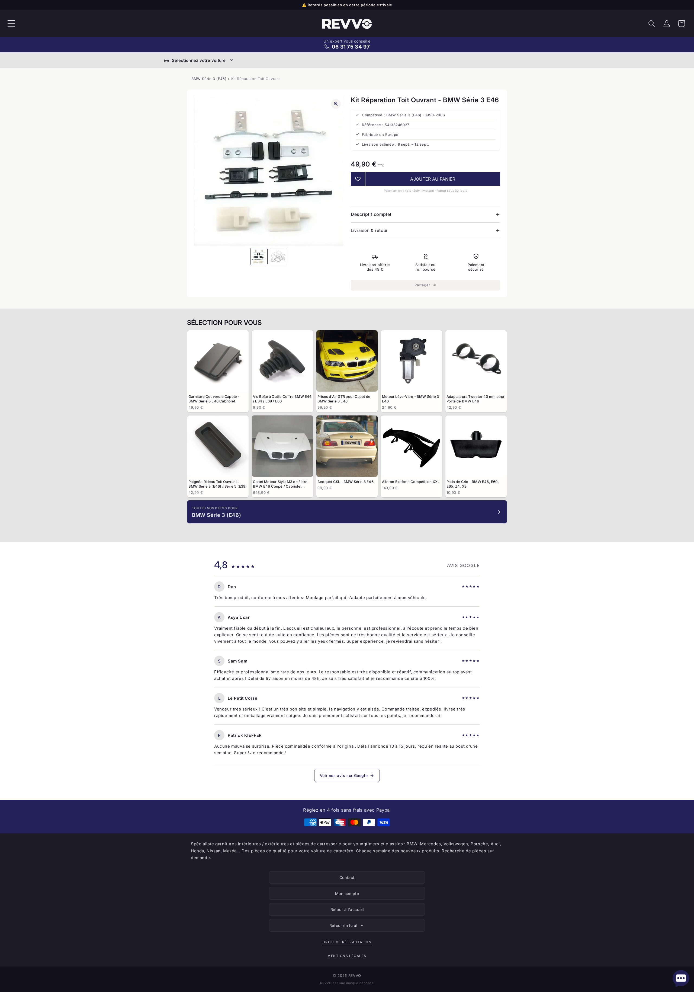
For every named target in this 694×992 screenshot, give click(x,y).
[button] (11, 24)
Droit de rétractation (347, 942)
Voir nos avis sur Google (344, 775)
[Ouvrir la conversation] (681, 978)
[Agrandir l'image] (335, 103)
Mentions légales (346, 956)
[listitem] (218, 371)
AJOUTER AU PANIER (432, 179)
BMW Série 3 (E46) (208, 78)
